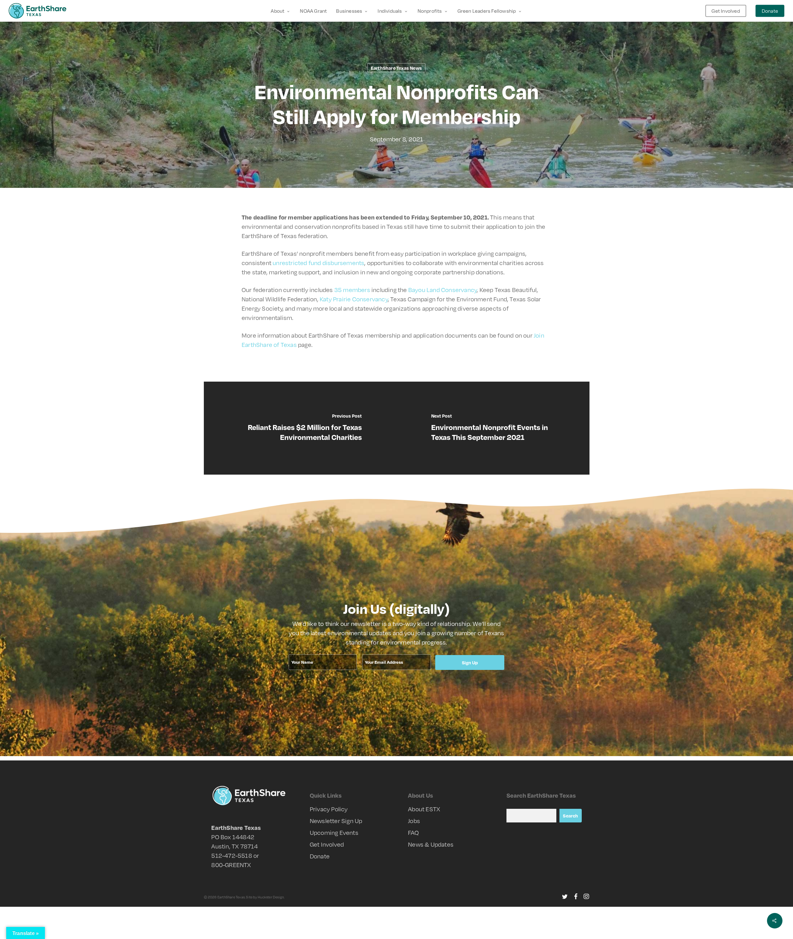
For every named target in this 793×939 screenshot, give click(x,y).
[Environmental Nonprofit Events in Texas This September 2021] (492, 428)
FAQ (413, 832)
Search (570, 815)
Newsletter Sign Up (336, 820)
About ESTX (424, 809)
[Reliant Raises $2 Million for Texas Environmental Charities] (300, 428)
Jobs (414, 820)
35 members (352, 289)
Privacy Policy (329, 809)
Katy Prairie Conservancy (354, 299)
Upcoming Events (334, 832)
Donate (320, 856)
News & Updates (430, 844)
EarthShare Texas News (396, 68)
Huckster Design (271, 897)
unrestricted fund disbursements (318, 262)
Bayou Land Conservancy (442, 289)
